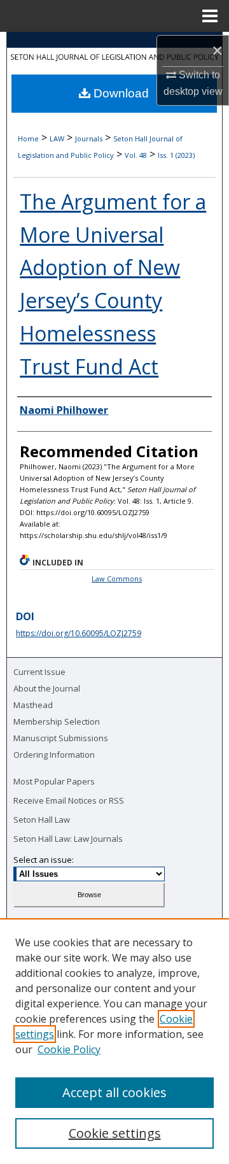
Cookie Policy (69, 1049)
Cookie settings (115, 1133)
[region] (114, 1041)
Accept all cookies (114, 1092)
